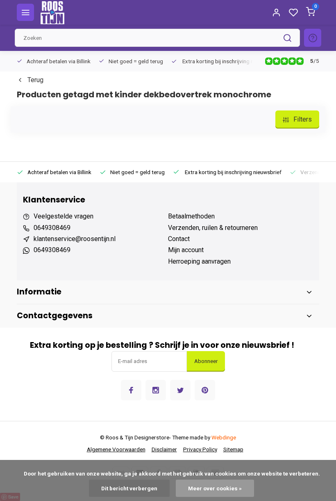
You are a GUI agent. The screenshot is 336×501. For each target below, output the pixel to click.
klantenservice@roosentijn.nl (75, 239)
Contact (179, 239)
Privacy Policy (200, 449)
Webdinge (223, 437)
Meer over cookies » (215, 488)
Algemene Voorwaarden (116, 449)
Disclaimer (164, 449)
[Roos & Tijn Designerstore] (52, 12)
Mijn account (186, 250)
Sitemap (233, 449)
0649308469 (52, 228)
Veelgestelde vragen (63, 216)
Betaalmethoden (191, 216)
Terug (35, 80)
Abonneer (206, 361)
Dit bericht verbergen (129, 488)
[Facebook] (131, 390)
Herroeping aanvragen (199, 261)
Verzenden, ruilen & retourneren (213, 228)
